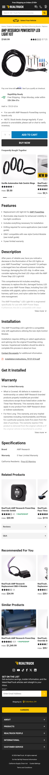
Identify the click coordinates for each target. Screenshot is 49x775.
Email (4, 689)
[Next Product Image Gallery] (46, 63)
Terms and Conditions (24, 767)
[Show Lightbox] (24, 62)
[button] (24, 719)
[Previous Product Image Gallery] (2, 63)
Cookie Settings (35, 763)
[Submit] (44, 694)
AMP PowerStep (37, 212)
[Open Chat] (36, 7)
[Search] (44, 13)
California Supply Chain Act (18, 763)
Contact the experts (10, 353)
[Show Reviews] (39, 39)
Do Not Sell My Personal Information (24, 759)
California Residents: (19, 461)
